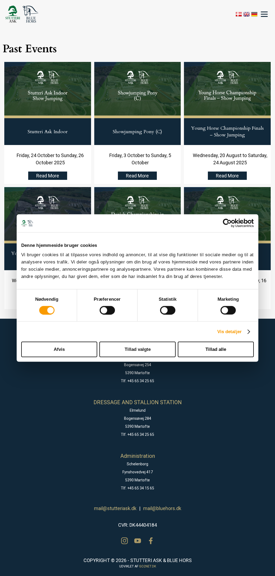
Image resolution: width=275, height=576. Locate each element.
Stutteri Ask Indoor (48, 131)
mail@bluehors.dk (162, 508)
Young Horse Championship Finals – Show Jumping (227, 131)
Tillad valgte (138, 349)
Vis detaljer (229, 331)
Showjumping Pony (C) (137, 131)
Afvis (59, 349)
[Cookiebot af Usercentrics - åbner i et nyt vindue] (230, 223)
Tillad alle (215, 349)
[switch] (107, 310)
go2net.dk (147, 566)
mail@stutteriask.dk (115, 508)
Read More (47, 176)
